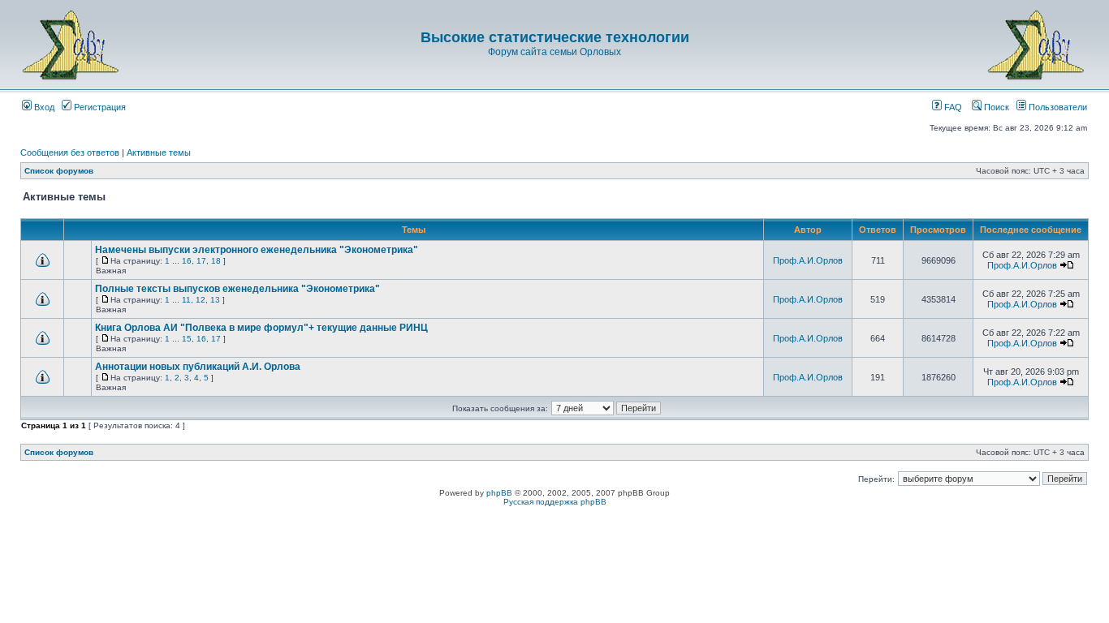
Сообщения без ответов (69, 152)
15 (187, 338)
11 (186, 299)
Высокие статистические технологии (555, 37)
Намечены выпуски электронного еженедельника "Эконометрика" (256, 250)
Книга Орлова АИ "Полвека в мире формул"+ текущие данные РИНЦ (261, 327)
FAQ (952, 107)
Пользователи (1056, 107)
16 (187, 260)
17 (201, 260)
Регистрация (98, 107)
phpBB (499, 492)
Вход (43, 107)
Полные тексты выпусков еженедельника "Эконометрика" (237, 288)
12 (200, 299)
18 (216, 260)
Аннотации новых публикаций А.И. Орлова (197, 366)
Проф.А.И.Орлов (808, 260)
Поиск (995, 107)
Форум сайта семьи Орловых (554, 52)
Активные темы (159, 152)
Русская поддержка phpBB (554, 501)
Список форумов (58, 170)
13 (215, 299)
